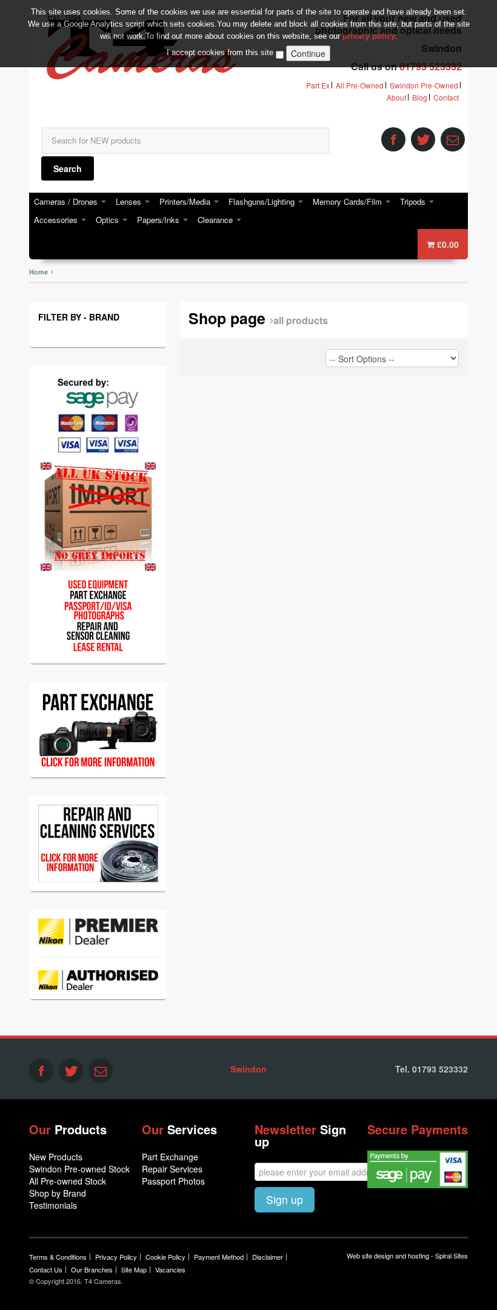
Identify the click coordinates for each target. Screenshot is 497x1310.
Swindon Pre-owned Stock (79, 1169)
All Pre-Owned (360, 85)
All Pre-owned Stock (67, 1181)
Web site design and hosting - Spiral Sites (407, 1255)
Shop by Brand (57, 1193)
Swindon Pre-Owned (424, 85)
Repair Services (172, 1169)
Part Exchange (170, 1157)
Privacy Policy (116, 1257)
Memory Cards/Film (348, 201)
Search (67, 168)
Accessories (57, 219)
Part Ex (318, 85)
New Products (55, 1157)
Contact (446, 97)
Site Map (134, 1269)
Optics (108, 219)
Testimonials (53, 1205)
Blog (419, 97)
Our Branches (92, 1269)
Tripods (414, 201)
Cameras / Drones (67, 201)
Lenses (130, 201)
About (396, 97)
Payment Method (219, 1257)
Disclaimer (267, 1257)
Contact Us (45, 1269)
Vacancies (170, 1269)
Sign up (284, 1199)
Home (38, 271)
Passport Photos (173, 1181)
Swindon (248, 1069)
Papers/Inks (159, 219)
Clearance (216, 219)
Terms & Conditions (58, 1257)
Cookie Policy (165, 1257)
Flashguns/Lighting (262, 201)
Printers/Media (186, 201)
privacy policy (368, 36)
